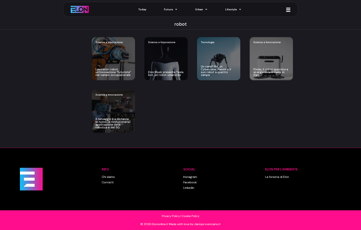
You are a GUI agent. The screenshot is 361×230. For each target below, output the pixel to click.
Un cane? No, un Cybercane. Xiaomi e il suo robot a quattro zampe (216, 71)
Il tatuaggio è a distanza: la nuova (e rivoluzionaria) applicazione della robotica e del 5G (113, 123)
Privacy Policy (171, 216)
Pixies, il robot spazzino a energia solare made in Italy (270, 72)
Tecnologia (207, 42)
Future (168, 9)
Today (142, 9)
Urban (199, 9)
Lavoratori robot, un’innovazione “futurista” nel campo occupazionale (113, 72)
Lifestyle (231, 9)
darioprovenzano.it (207, 224)
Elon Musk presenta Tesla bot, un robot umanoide (165, 73)
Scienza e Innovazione (109, 42)
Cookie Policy (190, 216)
